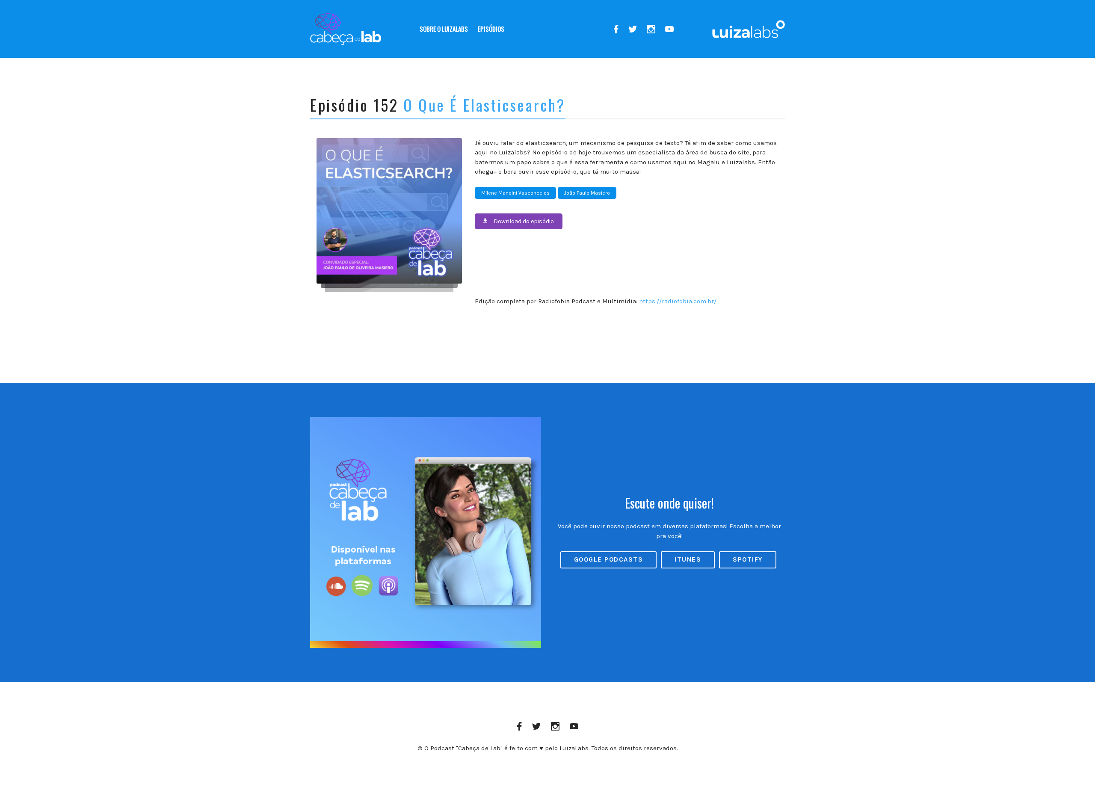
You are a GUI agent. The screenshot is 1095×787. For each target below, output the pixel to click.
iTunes (688, 559)
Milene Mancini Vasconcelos (515, 193)
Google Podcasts (608, 559)
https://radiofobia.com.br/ (677, 301)
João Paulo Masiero (587, 193)
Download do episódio (524, 221)
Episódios (491, 28)
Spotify (748, 559)
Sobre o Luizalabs (444, 28)
